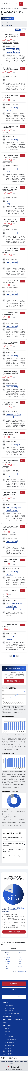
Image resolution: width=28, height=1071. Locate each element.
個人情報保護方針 (10, 1061)
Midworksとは (7, 1016)
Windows (9, 636)
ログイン (14, 989)
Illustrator (9, 606)
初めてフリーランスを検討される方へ (12, 1019)
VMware (15, 636)
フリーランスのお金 (9, 1045)
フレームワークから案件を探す (12, 1013)
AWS (8, 203)
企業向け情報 (8, 1048)
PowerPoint (9, 52)
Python (8, 201)
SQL (8, 80)
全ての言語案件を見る (18, 971)
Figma (20, 609)
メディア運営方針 (11, 1063)
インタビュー (8, 1034)
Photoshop (19, 603)
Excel (17, 49)
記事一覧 (7, 1028)
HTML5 (8, 49)
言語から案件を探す (9, 1005)
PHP (8, 507)
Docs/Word (17, 52)
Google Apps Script (11, 414)
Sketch (16, 609)
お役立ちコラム (7, 1025)
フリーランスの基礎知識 (10, 1039)
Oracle (20, 201)
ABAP (20, 444)
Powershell (14, 201)
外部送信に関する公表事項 (21, 1061)
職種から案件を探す (9, 1010)
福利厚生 (5, 1022)
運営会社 (19, 1063)
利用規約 (3, 1061)
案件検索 (5, 1002)
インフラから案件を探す (10, 1008)
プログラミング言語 (9, 1042)
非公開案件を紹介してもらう (14, 931)
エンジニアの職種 (9, 1036)
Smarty (19, 507)
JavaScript (13, 507)
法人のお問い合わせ (8, 1054)
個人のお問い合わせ (8, 1051)
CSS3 (13, 49)
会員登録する (14, 984)
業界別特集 (7, 1031)
